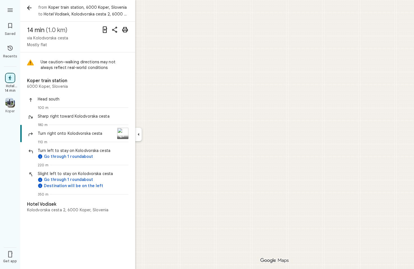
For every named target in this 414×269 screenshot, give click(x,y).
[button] (83, 99)
